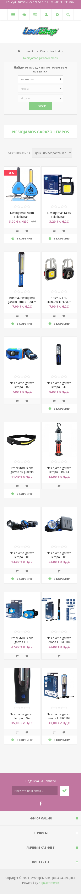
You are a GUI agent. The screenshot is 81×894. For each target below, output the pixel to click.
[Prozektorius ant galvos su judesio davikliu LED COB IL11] (22, 439)
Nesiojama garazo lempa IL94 (22, 716)
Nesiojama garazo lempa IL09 (59, 555)
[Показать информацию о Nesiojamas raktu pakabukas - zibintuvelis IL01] (22, 184)
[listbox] (40, 79)
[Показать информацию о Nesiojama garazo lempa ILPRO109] (59, 685)
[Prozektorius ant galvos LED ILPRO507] (22, 609)
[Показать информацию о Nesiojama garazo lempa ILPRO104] (59, 609)
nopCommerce (49, 883)
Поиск (41, 106)
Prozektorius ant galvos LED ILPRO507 (22, 642)
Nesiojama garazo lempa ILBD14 (59, 470)
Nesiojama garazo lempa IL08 (22, 555)
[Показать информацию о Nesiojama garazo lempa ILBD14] (59, 439)
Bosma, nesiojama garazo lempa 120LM (22, 300)
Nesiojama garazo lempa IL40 (59, 385)
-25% (10, 173)
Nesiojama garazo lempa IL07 (22, 385)
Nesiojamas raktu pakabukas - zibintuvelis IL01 (22, 217)
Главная (19, 51)
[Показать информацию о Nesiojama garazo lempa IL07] (22, 354)
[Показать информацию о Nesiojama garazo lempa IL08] (22, 524)
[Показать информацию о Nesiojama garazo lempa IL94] (22, 685)
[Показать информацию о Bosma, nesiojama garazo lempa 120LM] (22, 269)
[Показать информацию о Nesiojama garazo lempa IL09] (59, 524)
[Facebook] (40, 803)
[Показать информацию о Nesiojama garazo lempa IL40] (59, 354)
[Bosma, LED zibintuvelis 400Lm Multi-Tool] (59, 269)
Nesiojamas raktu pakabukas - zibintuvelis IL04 (59, 217)
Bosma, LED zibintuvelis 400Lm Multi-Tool (59, 302)
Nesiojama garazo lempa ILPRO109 (59, 716)
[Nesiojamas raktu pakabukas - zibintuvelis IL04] (59, 184)
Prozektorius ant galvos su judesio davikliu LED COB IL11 (22, 474)
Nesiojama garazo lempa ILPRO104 (59, 640)
